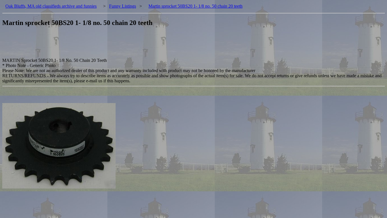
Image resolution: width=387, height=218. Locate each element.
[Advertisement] (105, 45)
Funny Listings (122, 6)
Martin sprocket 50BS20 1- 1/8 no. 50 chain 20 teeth (195, 6)
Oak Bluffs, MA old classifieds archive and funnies (51, 6)
